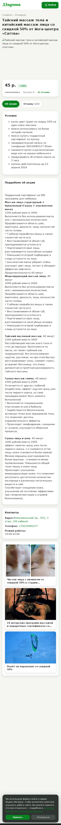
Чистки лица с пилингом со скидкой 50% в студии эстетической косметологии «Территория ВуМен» (26, 581)
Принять (18, 817)
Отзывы (31, 104)
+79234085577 (28, 526)
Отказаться (43, 817)
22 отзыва (44, 92)
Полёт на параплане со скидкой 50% (28, 668)
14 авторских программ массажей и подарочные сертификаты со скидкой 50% (30, 624)
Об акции (11, 104)
